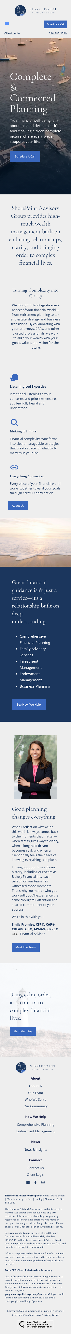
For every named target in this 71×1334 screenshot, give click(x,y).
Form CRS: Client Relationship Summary (28, 1270)
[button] (7, 23)
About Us (35, 1086)
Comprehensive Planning (35, 1124)
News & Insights (35, 1149)
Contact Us (35, 1168)
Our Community (36, 1106)
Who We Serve (35, 1099)
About (35, 1078)
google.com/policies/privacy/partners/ (27, 1294)
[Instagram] (43, 1182)
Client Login (12, 33)
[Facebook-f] (35, 1182)
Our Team (35, 1093)
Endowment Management (35, 1131)
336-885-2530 (58, 33)
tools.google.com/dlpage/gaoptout (24, 1301)
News (35, 1142)
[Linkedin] (28, 1182)
